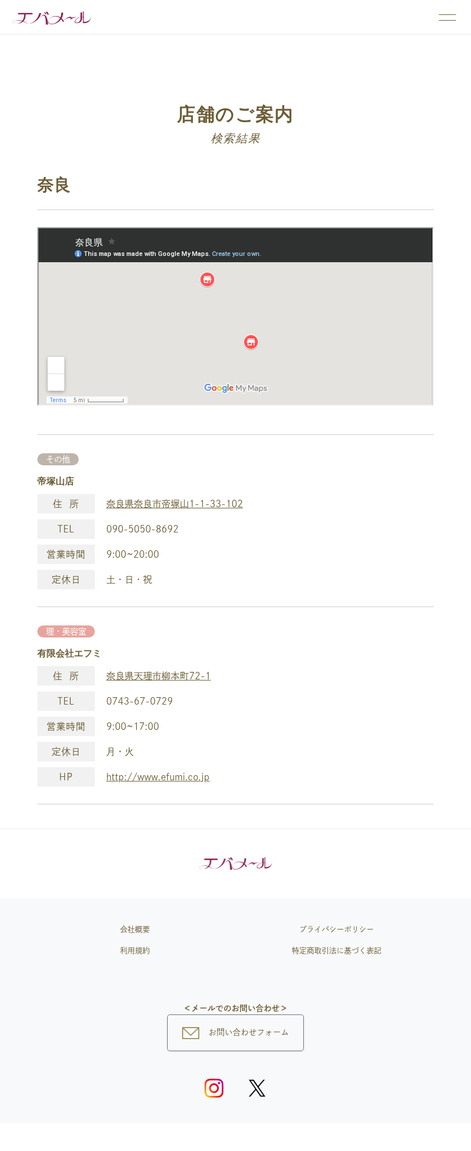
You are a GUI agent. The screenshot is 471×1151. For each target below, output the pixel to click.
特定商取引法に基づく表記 (336, 950)
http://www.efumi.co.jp (158, 776)
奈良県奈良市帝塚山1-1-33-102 (174, 503)
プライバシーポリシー (336, 929)
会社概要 (135, 929)
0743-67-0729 (139, 701)
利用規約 (135, 950)
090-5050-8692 (142, 529)
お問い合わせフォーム (249, 1032)
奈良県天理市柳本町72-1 (158, 676)
